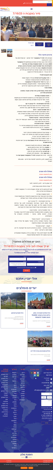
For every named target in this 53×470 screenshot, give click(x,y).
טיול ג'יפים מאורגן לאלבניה (5, 414)
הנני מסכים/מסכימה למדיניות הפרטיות (26, 267)
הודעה (24, 261)
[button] (31, 9)
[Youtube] (35, 373)
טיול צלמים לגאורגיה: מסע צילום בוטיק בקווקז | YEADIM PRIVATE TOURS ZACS (41, 315)
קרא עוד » (48, 325)
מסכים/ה (31, 467)
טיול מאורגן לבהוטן (17, 313)
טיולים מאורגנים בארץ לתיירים (40, 351)
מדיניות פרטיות (24, 467)
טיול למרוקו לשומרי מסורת (4, 393)
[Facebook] (38, 373)
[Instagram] (32, 373)
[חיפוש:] (42, 1)
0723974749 (28, 3)
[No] (51, 466)
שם (43, 257)
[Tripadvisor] (38, 375)
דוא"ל (25, 257)
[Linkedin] (35, 375)
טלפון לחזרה (41, 262)
